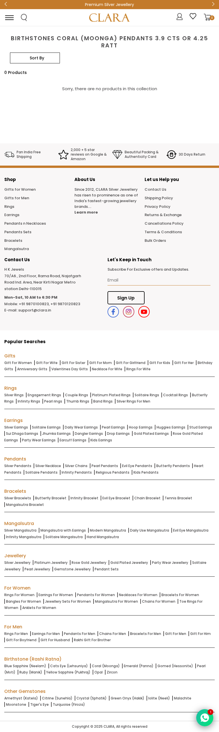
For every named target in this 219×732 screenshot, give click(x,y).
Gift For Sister (73, 362)
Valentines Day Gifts (69, 369)
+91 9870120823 (65, 304)
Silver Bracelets (17, 498)
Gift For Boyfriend (21, 640)
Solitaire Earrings (46, 427)
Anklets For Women (39, 607)
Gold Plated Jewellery (129, 562)
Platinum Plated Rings (111, 395)
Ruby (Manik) (30, 672)
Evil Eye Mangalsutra (190, 530)
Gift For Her (184, 362)
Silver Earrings (16, 427)
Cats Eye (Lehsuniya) (69, 665)
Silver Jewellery (17, 562)
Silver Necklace (48, 465)
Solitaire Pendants (41, 472)
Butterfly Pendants (173, 465)
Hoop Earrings (141, 427)
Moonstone (16, 704)
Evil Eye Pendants (137, 465)
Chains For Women (158, 601)
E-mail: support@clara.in (27, 310)
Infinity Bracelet (84, 498)
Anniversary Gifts (32, 369)
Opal (98, 672)
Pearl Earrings (113, 427)
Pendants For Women (96, 594)
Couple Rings (76, 395)
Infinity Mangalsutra (23, 536)
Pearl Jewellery (37, 569)
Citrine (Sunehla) (57, 698)
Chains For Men (112, 633)
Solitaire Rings (147, 395)
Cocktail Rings (175, 395)
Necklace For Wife (107, 369)
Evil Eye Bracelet (116, 498)
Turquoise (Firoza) (69, 704)
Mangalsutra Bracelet (25, 504)
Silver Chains (76, 465)
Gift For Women (18, 362)
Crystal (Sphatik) (91, 698)
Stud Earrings (200, 427)
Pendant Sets (107, 569)
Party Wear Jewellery (170, 562)
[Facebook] (113, 312)
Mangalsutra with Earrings (63, 530)
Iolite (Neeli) (159, 698)
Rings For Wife (138, 369)
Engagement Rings (44, 395)
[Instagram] (128, 312)
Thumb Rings (77, 401)
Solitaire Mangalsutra (64, 536)
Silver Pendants (17, 465)
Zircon (112, 672)
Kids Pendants (146, 472)
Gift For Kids (159, 362)
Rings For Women (19, 594)
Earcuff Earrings (73, 440)
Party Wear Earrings (39, 440)
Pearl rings (53, 401)
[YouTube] (144, 312)
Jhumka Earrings (56, 433)
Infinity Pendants (77, 472)
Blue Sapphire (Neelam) (25, 665)
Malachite (182, 698)
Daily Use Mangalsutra (149, 530)
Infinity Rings (29, 401)
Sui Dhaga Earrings (22, 433)
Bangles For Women (23, 601)
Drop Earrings (118, 433)
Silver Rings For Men (133, 401)
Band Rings (103, 401)
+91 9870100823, (34, 304)
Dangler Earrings (89, 433)
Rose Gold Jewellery (89, 562)
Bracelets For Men (145, 633)
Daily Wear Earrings (81, 427)
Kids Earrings (101, 440)
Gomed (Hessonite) (175, 665)
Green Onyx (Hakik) (127, 698)
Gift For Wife (47, 362)
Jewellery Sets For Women (68, 601)
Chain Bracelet (147, 498)
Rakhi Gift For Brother (92, 640)
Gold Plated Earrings (151, 433)
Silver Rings (14, 395)
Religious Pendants (112, 472)
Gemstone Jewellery (72, 569)
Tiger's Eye (39, 704)
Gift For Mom (100, 362)
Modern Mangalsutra (108, 530)
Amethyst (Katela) (21, 698)
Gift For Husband (55, 640)
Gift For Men (175, 633)
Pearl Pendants (105, 465)
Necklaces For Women (138, 594)
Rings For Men (16, 633)
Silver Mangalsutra (20, 530)
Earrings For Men (46, 633)
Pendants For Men (79, 633)
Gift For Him (200, 633)
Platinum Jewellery (51, 562)
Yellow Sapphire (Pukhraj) (68, 672)
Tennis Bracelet (178, 498)
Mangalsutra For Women (116, 601)
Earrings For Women (55, 594)
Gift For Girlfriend (130, 362)
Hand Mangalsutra (103, 536)
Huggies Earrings (171, 427)
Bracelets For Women (180, 594)
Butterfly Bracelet (50, 498)
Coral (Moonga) (106, 665)
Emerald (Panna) (138, 665)
